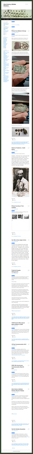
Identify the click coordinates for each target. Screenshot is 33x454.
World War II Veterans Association (18, 361)
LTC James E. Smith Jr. (26, 444)
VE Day (27, 360)
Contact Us (7, 19)
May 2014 (5, 46)
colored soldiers (27, 317)
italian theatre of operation (15, 318)
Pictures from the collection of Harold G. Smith (6, 24)
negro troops (24, 424)
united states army (25, 143)
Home (4, 19)
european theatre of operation (23, 383)
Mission (11, 19)
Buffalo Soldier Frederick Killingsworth (18, 316)
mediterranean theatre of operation (22, 318)
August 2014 (5, 44)
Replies (21, 425)
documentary (15, 143)
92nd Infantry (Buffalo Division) (10, 5)
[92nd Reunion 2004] (14, 413)
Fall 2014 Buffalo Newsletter (18, 429)
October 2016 (5, 40)
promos (4, 74)
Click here (19, 376)
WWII (28, 339)
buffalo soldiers (23, 317)
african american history (16, 142)
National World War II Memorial (22, 360)
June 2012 (5, 47)
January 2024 (5, 39)
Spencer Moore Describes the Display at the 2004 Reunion (20, 423)
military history (18, 143)
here (18, 333)
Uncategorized (15, 202)
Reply (23, 361)
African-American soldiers (22, 142)
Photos (4, 69)
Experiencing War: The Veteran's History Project (6, 60)
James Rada (17, 24)
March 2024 (5, 38)
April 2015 (5, 42)
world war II (27, 318)
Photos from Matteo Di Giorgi (19, 31)
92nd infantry (13, 424)
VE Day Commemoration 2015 (19, 344)
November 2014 (5, 43)
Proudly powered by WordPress (16, 451)
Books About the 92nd (6, 52)
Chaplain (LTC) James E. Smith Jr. (19, 444)
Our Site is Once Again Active (19, 240)
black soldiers (19, 339)
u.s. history (22, 143)
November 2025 (5, 37)
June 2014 (5, 45)
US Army (13, 445)
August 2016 (5, 41)
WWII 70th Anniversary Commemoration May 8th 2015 (18, 367)
